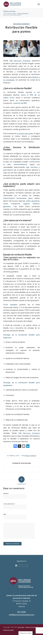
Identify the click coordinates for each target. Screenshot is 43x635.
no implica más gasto (24, 133)
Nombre (6, 493)
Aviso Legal (21, 627)
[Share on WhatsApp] (21, 469)
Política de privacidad (31, 627)
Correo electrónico (9, 504)
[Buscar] (34, 4)
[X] (19, 446)
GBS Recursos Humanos (19, 61)
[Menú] (39, 4)
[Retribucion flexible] (21, 48)
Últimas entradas (9, 11)
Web (4, 514)
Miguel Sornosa (30, 455)
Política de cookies (8, 630)
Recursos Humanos (21, 24)
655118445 (21, 612)
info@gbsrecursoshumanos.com (21, 615)
